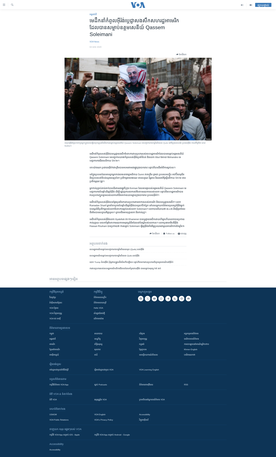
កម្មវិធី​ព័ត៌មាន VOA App (58, 384)
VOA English (100, 414)
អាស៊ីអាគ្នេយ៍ (54, 355)
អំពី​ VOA (53, 399)
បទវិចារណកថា (189, 355)
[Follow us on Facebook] (140, 298)
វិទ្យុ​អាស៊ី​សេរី (143, 420)
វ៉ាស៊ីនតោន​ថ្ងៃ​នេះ (55, 302)
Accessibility (144, 414)
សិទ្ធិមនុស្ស (98, 344)
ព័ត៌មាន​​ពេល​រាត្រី (100, 302)
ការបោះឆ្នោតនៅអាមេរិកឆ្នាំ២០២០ (196, 344)
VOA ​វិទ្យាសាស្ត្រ (55, 313)
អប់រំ (95, 355)
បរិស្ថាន (142, 333)
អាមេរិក (52, 344)
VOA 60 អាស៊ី (55, 318)
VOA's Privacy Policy (103, 420)
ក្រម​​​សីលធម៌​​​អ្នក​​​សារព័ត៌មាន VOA (152, 399)
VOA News (94, 42)
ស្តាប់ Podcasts (100, 384)
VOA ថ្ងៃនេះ (54, 308)
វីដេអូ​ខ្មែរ (52, 297)
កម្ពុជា (51, 333)
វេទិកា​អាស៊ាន (99, 318)
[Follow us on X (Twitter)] (147, 298)
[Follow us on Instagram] (161, 298)
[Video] (251, 5)
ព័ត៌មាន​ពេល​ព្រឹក (100, 297)
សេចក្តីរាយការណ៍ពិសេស (148, 355)
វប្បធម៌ (141, 344)
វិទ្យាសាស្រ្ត (143, 339)
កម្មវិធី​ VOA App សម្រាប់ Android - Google (112, 435)
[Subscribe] (188, 298)
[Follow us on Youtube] (154, 298)
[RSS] (175, 298)
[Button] (181, 54)
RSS (186, 384)
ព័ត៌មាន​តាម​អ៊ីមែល (146, 384)
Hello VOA (98, 308)
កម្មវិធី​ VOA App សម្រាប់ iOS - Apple (64, 435)
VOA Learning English (149, 370)
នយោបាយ (98, 333)
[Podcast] (181, 298)
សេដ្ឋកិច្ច (97, 339)
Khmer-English (190, 349)
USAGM (53, 414)
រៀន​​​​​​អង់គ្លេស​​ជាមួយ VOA (103, 370)
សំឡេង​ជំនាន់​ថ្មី (99, 313)
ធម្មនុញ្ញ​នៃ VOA (100, 399)
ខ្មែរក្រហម (143, 349)
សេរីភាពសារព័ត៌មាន (191, 339)
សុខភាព (97, 349)
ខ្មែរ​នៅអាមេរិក (54, 349)
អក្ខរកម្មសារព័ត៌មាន (191, 333)
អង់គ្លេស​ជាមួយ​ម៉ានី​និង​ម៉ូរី (58, 370)
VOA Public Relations (59, 420)
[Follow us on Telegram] (168, 298)
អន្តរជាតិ (93, 14)
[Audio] (242, 5)
